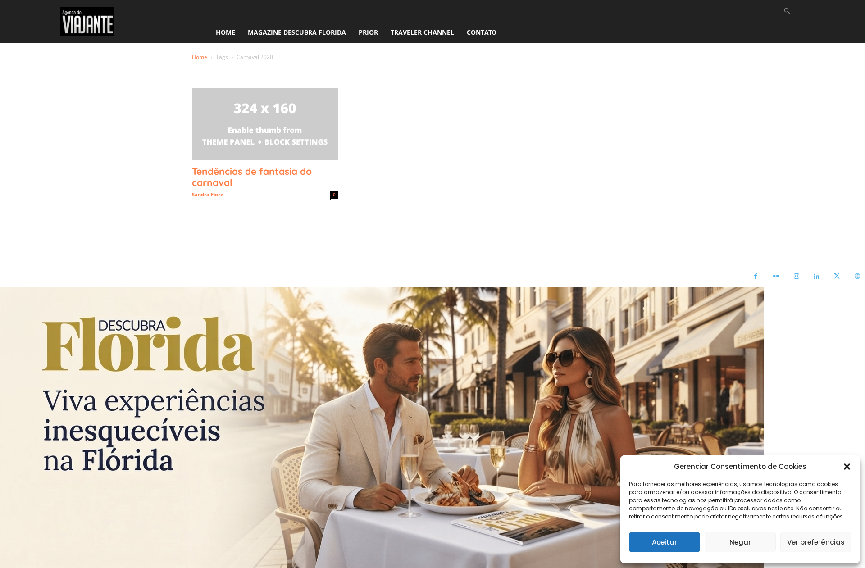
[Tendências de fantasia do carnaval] (265, 124)
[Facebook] (756, 277)
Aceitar (664, 542)
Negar (740, 542)
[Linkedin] (816, 277)
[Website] (857, 277)
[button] (846, 466)
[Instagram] (796, 277)
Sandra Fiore (207, 194)
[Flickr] (776, 277)
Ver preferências (816, 542)
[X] (837, 277)
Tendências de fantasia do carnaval (252, 176)
